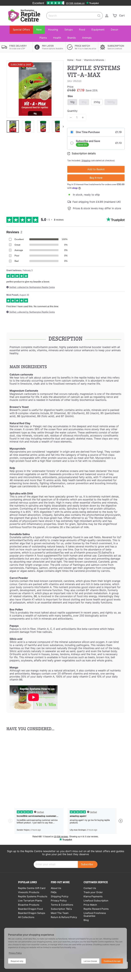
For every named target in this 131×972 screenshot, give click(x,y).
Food (82, 29)
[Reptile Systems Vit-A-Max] (14, 766)
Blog (86, 920)
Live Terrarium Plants (30, 900)
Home (70, 60)
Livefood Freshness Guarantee (95, 914)
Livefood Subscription (96, 900)
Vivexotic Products (28, 892)
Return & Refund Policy (64, 917)
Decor (114, 29)
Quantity (72, 110)
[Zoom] (35, 89)
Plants (43, 37)
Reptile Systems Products (32, 896)
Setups (68, 29)
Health (57, 37)
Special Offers (21, 29)
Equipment (98, 29)
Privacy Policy (59, 900)
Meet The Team (60, 913)
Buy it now (96, 177)
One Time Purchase (88, 132)
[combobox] (74, 15)
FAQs (54, 892)
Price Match (90, 904)
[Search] (99, 15)
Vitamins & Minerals (94, 60)
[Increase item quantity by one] (82, 117)
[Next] (62, 126)
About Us (56, 888)
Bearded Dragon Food (30, 908)
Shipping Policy (59, 896)
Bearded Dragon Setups (31, 913)
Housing (53, 29)
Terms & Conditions (62, 904)
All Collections (26, 917)
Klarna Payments (93, 896)
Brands (71, 37)
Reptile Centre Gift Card (31, 888)
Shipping (85, 160)
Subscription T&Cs (61, 908)
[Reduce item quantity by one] (70, 117)
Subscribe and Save (88, 141)
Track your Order (93, 892)
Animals (87, 37)
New (39, 29)
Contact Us (90, 888)
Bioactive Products (28, 904)
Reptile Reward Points (96, 908)
